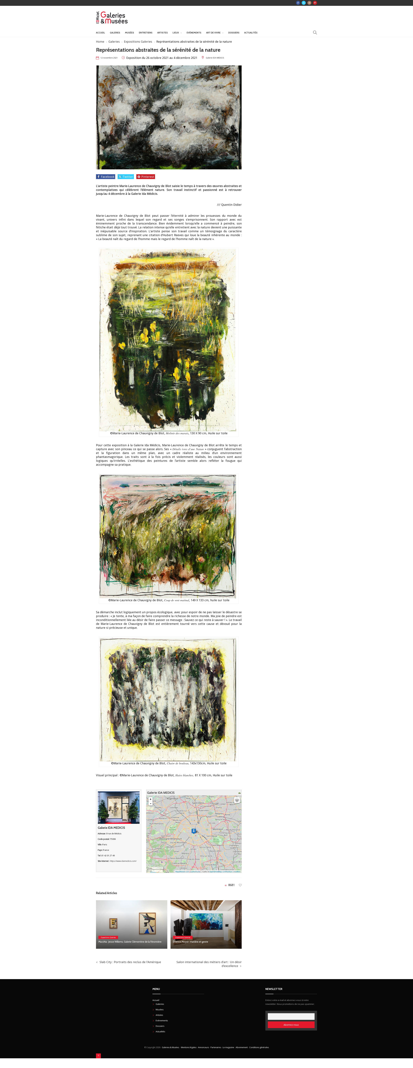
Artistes (162, 32)
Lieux (176, 32)
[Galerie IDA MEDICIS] (193, 831)
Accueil (100, 32)
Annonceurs (203, 1047)
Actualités (250, 32)
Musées (129, 32)
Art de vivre (213, 32)
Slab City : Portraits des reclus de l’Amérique (130, 962)
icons (198, 871)
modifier (237, 871)
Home (100, 41)
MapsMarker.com (182, 871)
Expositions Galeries (138, 41)
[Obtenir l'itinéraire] (240, 793)
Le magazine (228, 1047)
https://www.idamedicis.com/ (123, 861)
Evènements (194, 32)
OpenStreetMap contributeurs (221, 871)
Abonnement (242, 1047)
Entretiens (145, 32)
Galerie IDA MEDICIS (215, 57)
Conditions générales (259, 1047)
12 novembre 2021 (109, 57)
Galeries (115, 32)
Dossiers (233, 32)
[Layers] (237, 800)
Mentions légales (188, 1047)
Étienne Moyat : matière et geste (116, 941)
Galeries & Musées (170, 1047)
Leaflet (193, 871)
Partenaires (216, 1047)
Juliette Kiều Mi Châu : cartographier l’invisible (196, 941)
